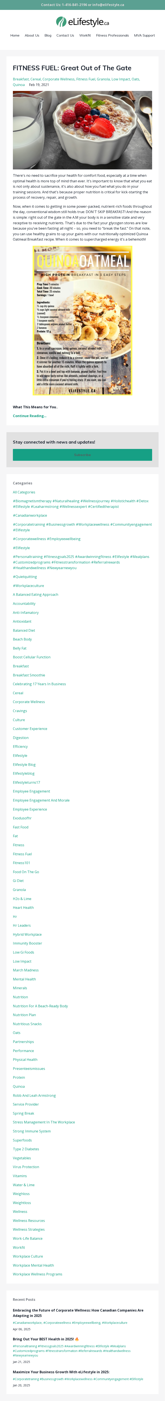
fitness (18, 845)
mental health (24, 979)
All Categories (24, 492)
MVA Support (144, 35)
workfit (19, 1247)
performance (23, 1050)
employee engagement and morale (41, 800)
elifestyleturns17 (26, 782)
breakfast (21, 79)
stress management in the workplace (44, 1122)
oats (135, 79)
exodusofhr (22, 818)
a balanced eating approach (35, 594)
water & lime (24, 1185)
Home (15, 35)
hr (15, 916)
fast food (20, 827)
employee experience (30, 809)
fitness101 (21, 862)
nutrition (20, 997)
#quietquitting (25, 576)
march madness (26, 970)
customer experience (30, 728)
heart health (23, 907)
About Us (32, 35)
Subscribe (82, 455)
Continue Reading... (29, 415)
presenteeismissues (29, 1068)
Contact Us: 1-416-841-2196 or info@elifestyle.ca (82, 4)
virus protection (26, 1166)
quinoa (19, 84)
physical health (25, 1059)
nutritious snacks (27, 1024)
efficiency (20, 746)
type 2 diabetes (26, 1149)
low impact (121, 79)
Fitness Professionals (112, 35)
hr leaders (22, 925)
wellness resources (29, 1220)
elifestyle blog (24, 764)
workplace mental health (33, 1265)
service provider (26, 1104)
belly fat (19, 648)
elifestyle (20, 755)
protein (19, 1077)
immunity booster (27, 943)
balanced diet (24, 630)
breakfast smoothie (29, 675)
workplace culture (28, 1256)
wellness (20, 1211)
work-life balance (28, 1238)
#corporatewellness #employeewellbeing (47, 538)
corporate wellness (59, 79)
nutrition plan (24, 1014)
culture (19, 719)
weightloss (22, 1202)
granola (103, 79)
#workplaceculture (28, 585)
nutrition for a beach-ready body (40, 1006)
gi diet (18, 880)
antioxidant (22, 621)
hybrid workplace (27, 934)
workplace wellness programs (37, 1274)
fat (15, 836)
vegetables (22, 1158)
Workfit (85, 35)
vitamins (20, 1176)
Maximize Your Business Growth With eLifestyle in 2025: (61, 1372)
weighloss (21, 1193)
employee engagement (31, 791)
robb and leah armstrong (34, 1095)
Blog (47, 35)
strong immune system (32, 1131)
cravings (20, 710)
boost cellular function (31, 657)
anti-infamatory (26, 612)
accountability (24, 603)
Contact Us (65, 35)
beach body (22, 639)
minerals (20, 988)
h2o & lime (22, 898)
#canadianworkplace (30, 515)
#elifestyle (21, 547)
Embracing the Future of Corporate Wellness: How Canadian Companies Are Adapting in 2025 (78, 1313)
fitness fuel (85, 79)
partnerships (23, 1041)
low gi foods (23, 952)
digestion (21, 737)
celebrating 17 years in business (39, 684)
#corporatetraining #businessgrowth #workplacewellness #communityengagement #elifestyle (78, 1379)
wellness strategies (29, 1229)
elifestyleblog (24, 773)
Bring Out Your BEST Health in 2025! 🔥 (46, 1339)
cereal (36, 79)
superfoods (22, 1140)
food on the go (26, 871)
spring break (23, 1113)
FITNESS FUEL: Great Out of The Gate (72, 68)
